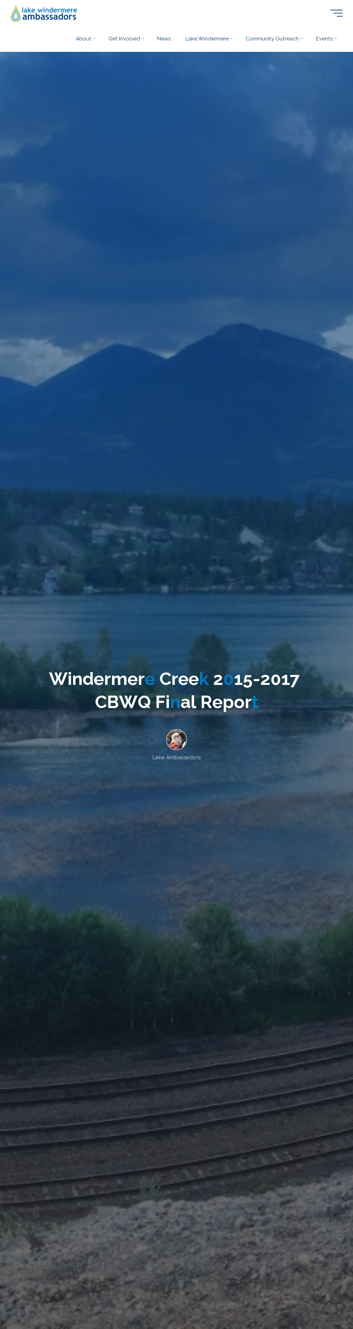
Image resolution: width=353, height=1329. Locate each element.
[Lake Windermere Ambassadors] (44, 13)
